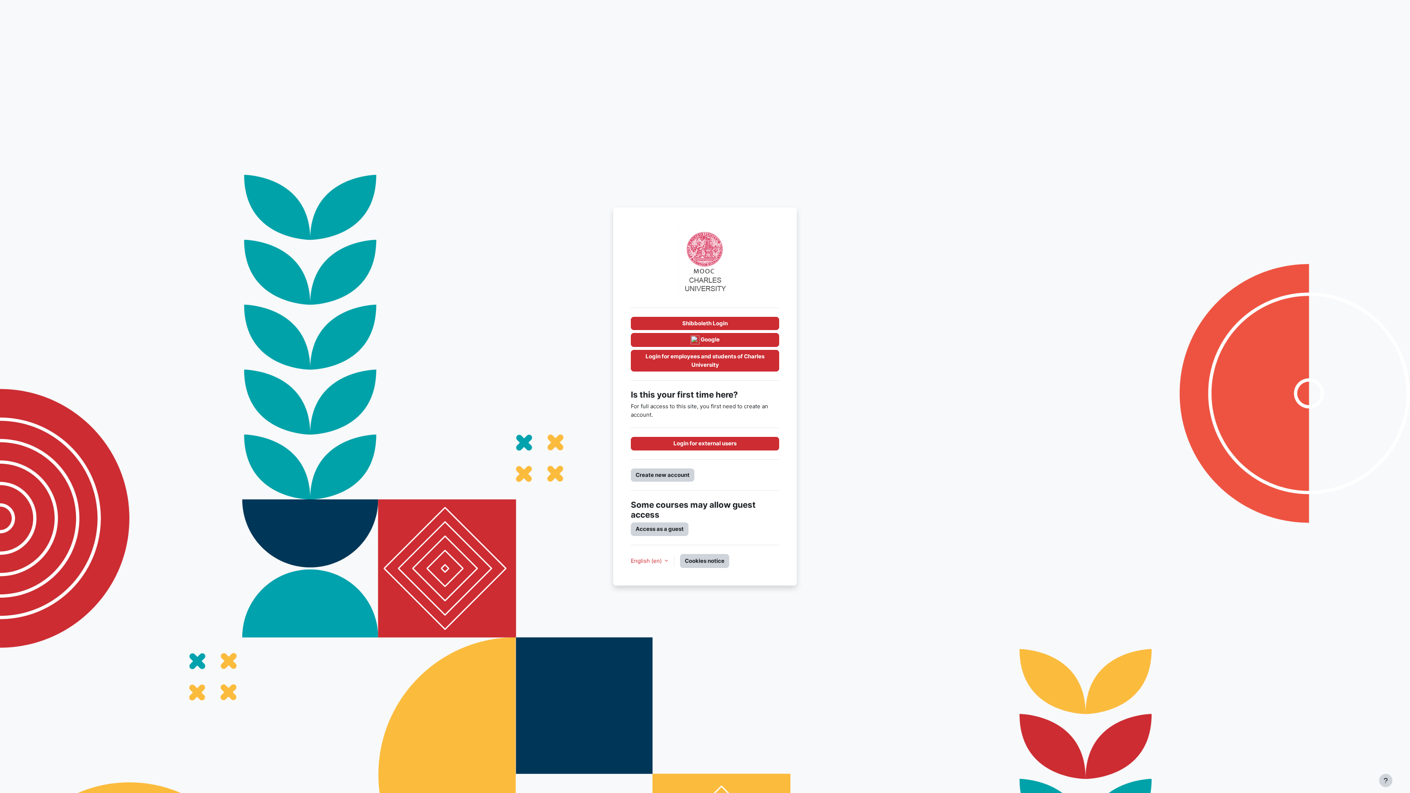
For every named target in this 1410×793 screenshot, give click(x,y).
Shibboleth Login (705, 323)
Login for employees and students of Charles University (705, 360)
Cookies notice (704, 560)
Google (709, 339)
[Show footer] (1385, 780)
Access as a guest (660, 528)
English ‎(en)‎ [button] (647, 560)
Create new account (663, 474)
